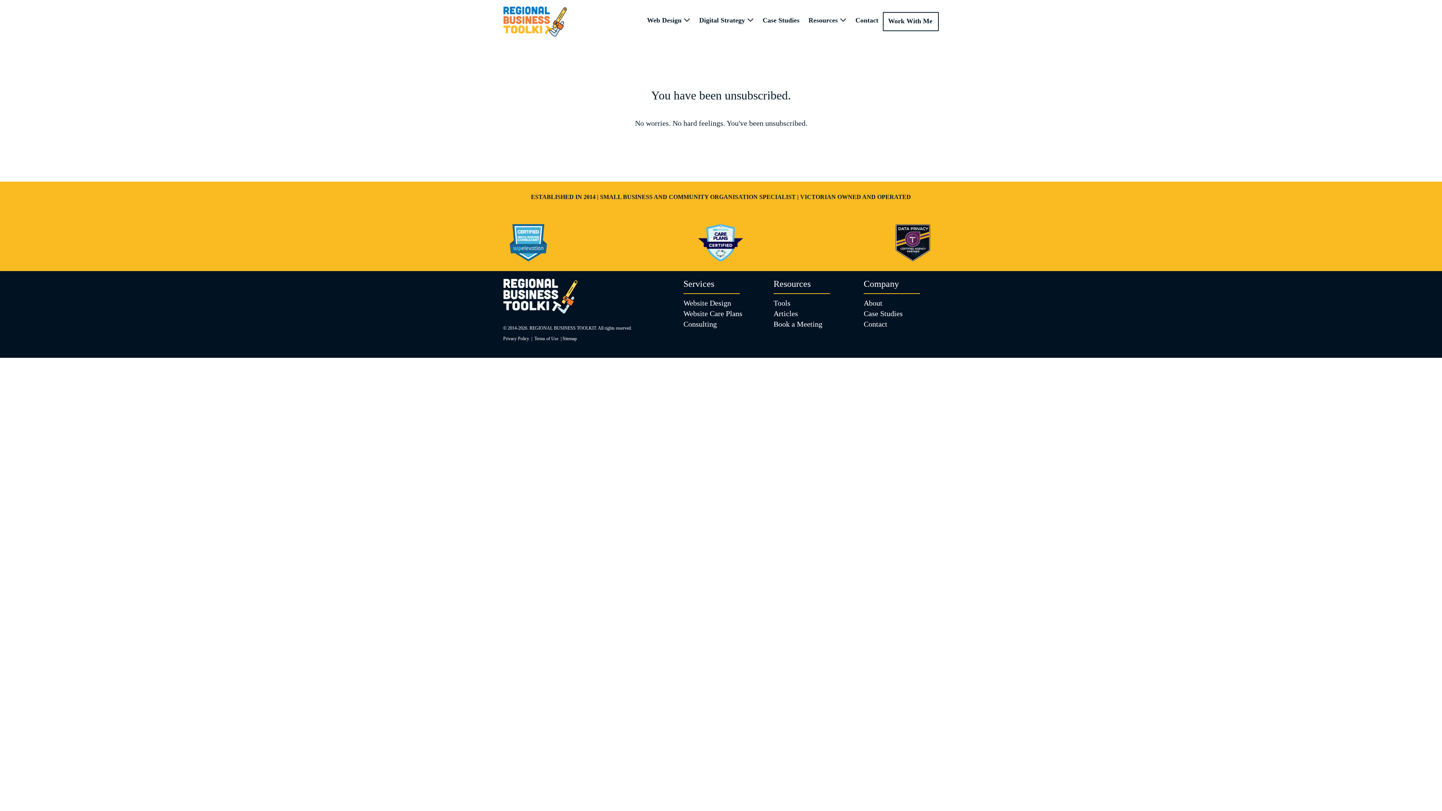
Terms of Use (546, 338)
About (873, 303)
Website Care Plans (712, 313)
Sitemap (570, 338)
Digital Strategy (723, 20)
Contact (866, 20)
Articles (786, 313)
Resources (824, 20)
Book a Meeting (798, 324)
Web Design (665, 20)
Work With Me (910, 21)
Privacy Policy (516, 338)
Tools (782, 303)
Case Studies (781, 20)
